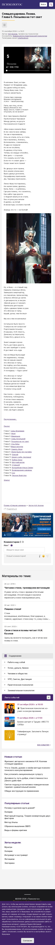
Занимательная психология (21, 690)
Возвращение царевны (22, 470)
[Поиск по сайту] (51, 4)
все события (43, 745)
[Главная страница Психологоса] (13, 4)
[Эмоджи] (43, 556)
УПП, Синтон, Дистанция (20, 679)
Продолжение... (10, 419)
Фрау (13, 433)
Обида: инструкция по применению (21, 791)
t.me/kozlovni (23, 38)
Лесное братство (19, 475)
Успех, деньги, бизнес (18, 668)
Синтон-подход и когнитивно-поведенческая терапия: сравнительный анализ (26, 785)
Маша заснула (17, 447)
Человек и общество (17, 673)
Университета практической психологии (30, 36)
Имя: (8, 545)
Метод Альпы (11, 822)
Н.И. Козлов (12, 34)
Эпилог (7, 480)
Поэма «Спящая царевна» (15, 505)
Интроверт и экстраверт (16, 855)
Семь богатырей (18, 439)
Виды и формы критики (15, 830)
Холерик (8, 812)
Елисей (15, 454)
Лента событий (11, 697)
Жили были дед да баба (21, 452)
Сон (13, 473)
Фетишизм (9, 859)
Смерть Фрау (17, 449)
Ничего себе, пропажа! (21, 457)
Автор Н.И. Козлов (36, 505)
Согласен (27, 940)
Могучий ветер (18, 462)
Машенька (15, 436)
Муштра (8, 847)
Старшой (16, 465)
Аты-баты (15, 444)
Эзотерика (9, 863)
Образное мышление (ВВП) (17, 826)
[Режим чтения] (4, 25)
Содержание (15, 656)
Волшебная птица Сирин (22, 468)
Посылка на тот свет (20, 441)
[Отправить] (47, 556)
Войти (43, 4)
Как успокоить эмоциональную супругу (23, 774)
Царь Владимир (17, 431)
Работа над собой (16, 662)
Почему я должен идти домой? (19, 808)
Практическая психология (20, 685)
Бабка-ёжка (17, 460)
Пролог (7, 426)
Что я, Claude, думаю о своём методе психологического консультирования (27, 769)
